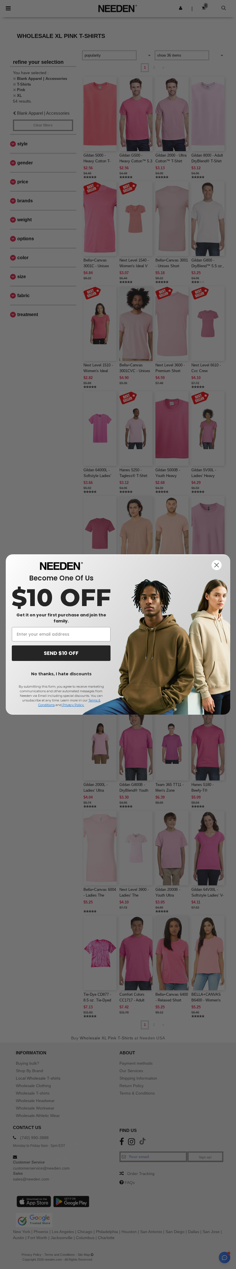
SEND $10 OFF (61, 653)
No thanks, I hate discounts (61, 673)
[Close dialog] (217, 565)
